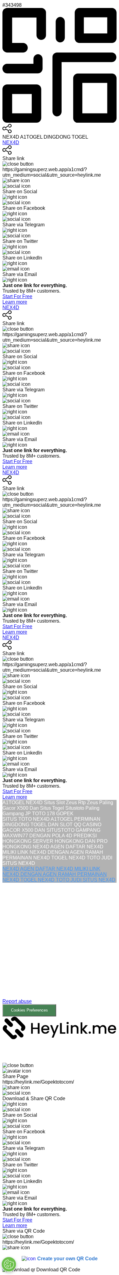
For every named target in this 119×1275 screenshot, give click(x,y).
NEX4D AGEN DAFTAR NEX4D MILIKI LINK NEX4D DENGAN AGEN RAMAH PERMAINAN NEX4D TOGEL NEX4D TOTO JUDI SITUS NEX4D (58, 874)
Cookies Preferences (29, 1010)
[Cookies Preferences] (8, 1264)
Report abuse (17, 1001)
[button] (59, 949)
